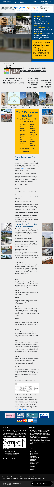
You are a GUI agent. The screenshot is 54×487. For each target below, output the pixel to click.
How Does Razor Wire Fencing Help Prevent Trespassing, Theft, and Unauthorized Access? (40, 442)
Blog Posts (31, 427)
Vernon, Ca (32, 469)
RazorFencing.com (7, 484)
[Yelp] (12, 458)
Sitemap (32, 478)
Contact (40, 478)
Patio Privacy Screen (17, 478)
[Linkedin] (9, 458)
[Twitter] (6, 458)
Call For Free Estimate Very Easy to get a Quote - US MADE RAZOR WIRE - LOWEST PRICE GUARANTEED (27, 9)
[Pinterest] (15, 458)
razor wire (23, 168)
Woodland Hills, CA (34, 457)
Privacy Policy (26, 478)
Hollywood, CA (33, 454)
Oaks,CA (32, 471)
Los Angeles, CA (34, 453)
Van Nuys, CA (33, 456)
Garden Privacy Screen (7, 478)
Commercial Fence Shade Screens (10, 476)
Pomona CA (33, 465)
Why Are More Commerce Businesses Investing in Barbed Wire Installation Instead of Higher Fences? (40, 435)
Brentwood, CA (33, 460)
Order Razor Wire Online (22, 409)
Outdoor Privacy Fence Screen (36, 476)
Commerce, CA (33, 466)
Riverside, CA (33, 451)
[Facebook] (4, 458)
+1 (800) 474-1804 (7, 1)
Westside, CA (33, 459)
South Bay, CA (33, 463)
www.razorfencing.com (11, 454)
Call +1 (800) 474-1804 (43, 483)
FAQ (36, 478)
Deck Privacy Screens (23, 476)
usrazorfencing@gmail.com (20, 2)
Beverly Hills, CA (34, 468)
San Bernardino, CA (34, 462)
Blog (44, 478)
